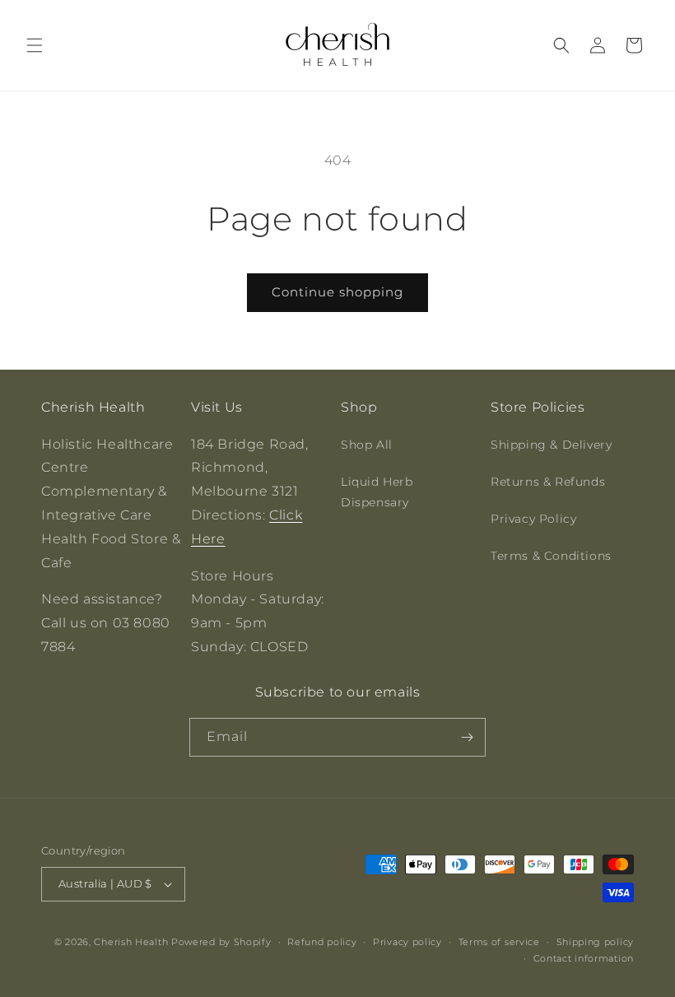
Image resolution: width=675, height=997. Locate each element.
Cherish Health (131, 942)
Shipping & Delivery (551, 444)
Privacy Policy (533, 518)
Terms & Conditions (551, 555)
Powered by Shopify (221, 942)
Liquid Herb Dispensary (377, 492)
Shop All (367, 444)
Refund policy (321, 942)
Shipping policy (595, 942)
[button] (34, 45)
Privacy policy (407, 942)
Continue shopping (337, 292)
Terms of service (499, 942)
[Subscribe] (467, 737)
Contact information (583, 958)
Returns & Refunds (548, 481)
